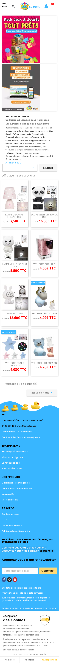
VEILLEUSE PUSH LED (44, 264)
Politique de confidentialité (16, 531)
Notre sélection (10, 499)
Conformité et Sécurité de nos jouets (21, 437)
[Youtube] (15, 579)
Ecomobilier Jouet (12, 468)
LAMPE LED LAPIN (15, 313)
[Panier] (51, 6)
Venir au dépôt (11, 463)
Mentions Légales (12, 457)
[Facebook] (4, 579)
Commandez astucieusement (17, 488)
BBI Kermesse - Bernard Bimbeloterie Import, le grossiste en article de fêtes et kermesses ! (26, 599)
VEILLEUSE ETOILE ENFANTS (14, 364)
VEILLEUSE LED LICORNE (44, 313)
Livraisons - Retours (12, 525)
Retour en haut (41, 393)
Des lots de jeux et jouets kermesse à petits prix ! (29, 609)
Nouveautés (8, 494)
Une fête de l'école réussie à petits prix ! (22, 587)
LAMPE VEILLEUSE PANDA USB (44, 215)
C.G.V (4, 519)
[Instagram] (9, 579)
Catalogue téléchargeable (16, 482)
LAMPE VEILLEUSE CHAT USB (14, 265)
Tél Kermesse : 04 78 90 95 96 (17, 431)
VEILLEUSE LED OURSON (44, 362)
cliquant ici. (47, 550)
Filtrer (48, 168)
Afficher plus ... (14, 162)
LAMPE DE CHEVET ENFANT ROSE (14, 215)
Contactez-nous (10, 514)
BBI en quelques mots (15, 451)
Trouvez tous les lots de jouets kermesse (22, 592)
